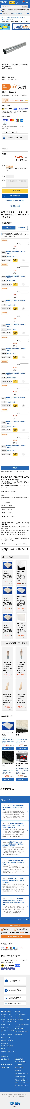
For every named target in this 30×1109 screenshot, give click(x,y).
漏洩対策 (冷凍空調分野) (7, 1046)
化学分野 (17, 1011)
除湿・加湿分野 (5, 1059)
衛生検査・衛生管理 (20, 1062)
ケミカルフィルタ (5, 1024)
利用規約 (21, 1096)
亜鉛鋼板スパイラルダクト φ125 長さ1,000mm (15, 301)
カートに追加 (16, 191)
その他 (2, 1014)
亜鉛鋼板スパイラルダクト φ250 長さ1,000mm (15, 422)
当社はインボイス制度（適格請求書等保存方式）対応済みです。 (15, 10)
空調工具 (3, 1049)
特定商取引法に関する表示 (21, 1095)
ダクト (22, 18)
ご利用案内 (10, 1095)
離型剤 (20, 1034)
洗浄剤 (6, 1043)
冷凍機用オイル (5, 1040)
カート (17, 3)
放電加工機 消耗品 (20, 1076)
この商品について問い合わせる (15, 200)
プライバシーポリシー (12, 1096)
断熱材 (2, 1043)
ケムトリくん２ (5, 1027)
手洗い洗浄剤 (18, 1032)
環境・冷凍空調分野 (13, 18)
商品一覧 (7, 748)
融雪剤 (2, 1056)
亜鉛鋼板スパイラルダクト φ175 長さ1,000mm (15, 349)
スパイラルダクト (7, 20)
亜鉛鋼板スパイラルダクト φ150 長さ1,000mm (15, 325)
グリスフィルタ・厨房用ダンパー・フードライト (7, 1020)
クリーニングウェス (20, 1014)
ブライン (11, 1034)
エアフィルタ (7, 1014)
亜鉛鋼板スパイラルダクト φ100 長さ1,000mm (15, 277)
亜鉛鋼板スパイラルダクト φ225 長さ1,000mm (15, 398)
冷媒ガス (11, 1040)
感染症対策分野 (19, 1059)
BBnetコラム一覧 (22, 919)
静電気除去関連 (5, 1067)
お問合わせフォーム (15, 1003)
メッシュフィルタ (5, 1037)
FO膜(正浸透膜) (19, 1067)
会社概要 (4, 1095)
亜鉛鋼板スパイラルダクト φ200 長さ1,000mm (15, 374)
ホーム (3, 18)
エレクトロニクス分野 (6, 1065)
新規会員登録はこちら (15, 936)
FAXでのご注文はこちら (15, 137)
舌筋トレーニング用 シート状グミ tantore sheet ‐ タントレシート (22, 1080)
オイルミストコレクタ (6, 1017)
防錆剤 (17, 1034)
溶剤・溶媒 (25, 1032)
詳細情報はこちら (15, 206)
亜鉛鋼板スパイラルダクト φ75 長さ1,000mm (15, 252)
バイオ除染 (18, 1017)
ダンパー (6, 1034)
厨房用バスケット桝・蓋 (21, 1073)
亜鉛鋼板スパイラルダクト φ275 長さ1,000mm (15, 446)
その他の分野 (18, 1065)
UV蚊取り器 (18, 1070)
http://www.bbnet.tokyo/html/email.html (14, 544)
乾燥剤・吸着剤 (19, 1029)
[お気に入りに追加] (23, 260)
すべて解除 (21, 228)
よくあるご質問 (15, 990)
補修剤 (6, 1056)
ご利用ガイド (15, 981)
